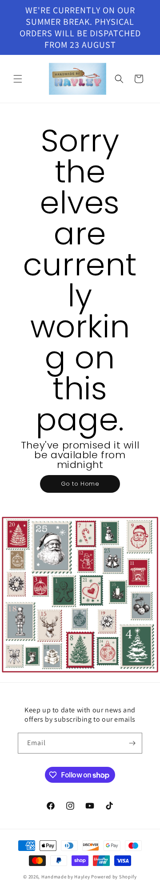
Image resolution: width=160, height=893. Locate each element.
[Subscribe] (132, 743)
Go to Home (80, 483)
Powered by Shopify (114, 877)
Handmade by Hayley (65, 877)
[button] (18, 79)
